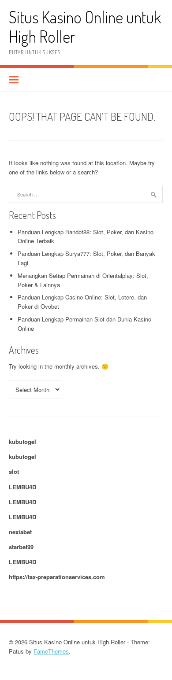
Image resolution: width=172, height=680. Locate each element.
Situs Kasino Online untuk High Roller (85, 27)
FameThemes (51, 651)
